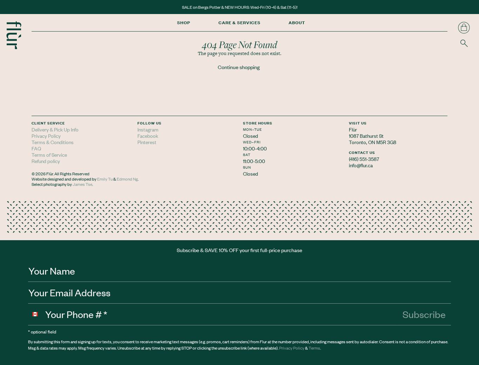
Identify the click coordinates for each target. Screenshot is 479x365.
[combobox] (36, 314)
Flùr (353, 129)
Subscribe (424, 314)
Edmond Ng (127, 179)
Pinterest (146, 142)
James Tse (82, 184)
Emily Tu (105, 179)
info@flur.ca (361, 165)
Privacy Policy (46, 135)
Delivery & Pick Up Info (55, 129)
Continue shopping (239, 67)
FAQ (36, 148)
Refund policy (46, 160)
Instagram (147, 129)
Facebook (147, 135)
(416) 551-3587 (364, 158)
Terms (314, 348)
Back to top (468, 173)
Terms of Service (49, 154)
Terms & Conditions (53, 142)
